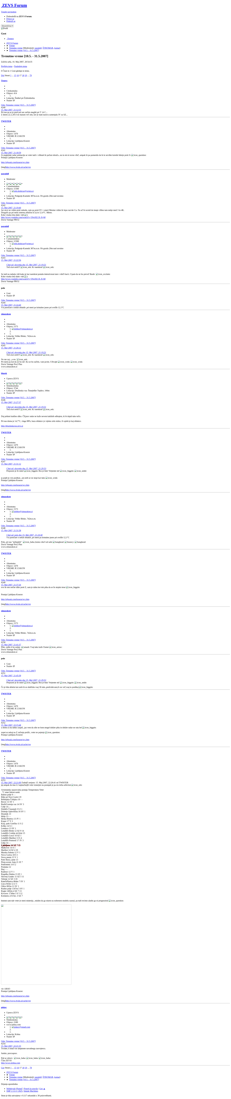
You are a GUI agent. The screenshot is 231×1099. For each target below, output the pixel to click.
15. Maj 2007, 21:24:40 (11, 305)
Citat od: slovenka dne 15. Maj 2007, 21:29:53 (26, 468)
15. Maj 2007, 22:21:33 (11, 1046)
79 (31, 75)
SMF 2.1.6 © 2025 (14, 1091)
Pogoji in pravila (31, 1088)
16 (18, 75)
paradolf (38, 48)
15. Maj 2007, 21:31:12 (11, 464)
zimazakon (6, 314)
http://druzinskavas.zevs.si (12, 426)
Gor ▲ (42, 1088)
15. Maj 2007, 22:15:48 (11, 725)
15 (15, 75)
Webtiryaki (11, 1088)
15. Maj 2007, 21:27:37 (11, 402)
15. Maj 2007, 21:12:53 (11, 110)
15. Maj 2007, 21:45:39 (11, 675)
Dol (2, 75)
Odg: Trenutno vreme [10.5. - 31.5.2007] (18, 105)
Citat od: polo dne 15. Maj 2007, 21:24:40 (24, 535)
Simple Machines (31, 1091)
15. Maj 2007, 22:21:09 (11, 782)
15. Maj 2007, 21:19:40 (11, 208)
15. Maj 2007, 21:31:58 (11, 530)
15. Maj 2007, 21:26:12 (11, 348)
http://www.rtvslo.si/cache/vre (18, 167)
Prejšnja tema (6, 66)
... (13, 75)
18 (23, 75)
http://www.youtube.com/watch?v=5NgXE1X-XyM (23, 217)
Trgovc (4, 81)
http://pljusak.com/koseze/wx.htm (15, 162)
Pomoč (19, 1088)
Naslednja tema (20, 66)
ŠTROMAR (48, 48)
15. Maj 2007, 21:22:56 (11, 260)
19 (26, 75)
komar (57, 48)
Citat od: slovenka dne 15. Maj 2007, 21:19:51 (26, 265)
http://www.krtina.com (10, 1063)
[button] (8, 12)
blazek (4, 373)
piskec (4, 1007)
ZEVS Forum (14, 5)
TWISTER (6, 121)
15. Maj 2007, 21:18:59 (11, 153)
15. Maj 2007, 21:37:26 (11, 585)
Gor (2, 1068)
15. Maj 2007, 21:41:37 (11, 645)
